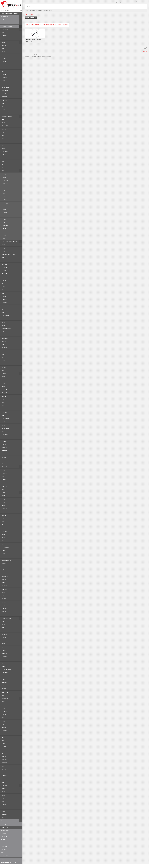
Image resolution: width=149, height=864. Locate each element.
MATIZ (3, 81)
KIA (3, 145)
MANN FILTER (4, 856)
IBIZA (3, 534)
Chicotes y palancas (7, 116)
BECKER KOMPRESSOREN (8, 254)
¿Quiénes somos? (124, 2)
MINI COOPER (5, 335)
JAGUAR (4, 306)
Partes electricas (6, 618)
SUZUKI (4, 106)
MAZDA (4, 84)
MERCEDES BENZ (6, 87)
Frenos (4, 373)
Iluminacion (5, 467)
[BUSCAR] (21, 10)
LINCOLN (4, 319)
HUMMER (4, 299)
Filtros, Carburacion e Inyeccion (10, 241)
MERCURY (4, 563)
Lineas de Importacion (7, 23)
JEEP (3, 309)
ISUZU (3, 537)
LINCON (4, 479)
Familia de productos (6, 26)
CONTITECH (4, 840)
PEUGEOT (4, 97)
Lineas (2, 19)
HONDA (4, 74)
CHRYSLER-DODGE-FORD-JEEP (9, 277)
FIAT (3, 64)
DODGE (4, 61)
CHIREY (4, 270)
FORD (3, 68)
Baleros (4, 42)
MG (3, 332)
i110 (4, 206)
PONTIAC (4, 348)
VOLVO (4, 367)
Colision (4, 171)
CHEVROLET (5, 55)
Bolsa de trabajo (113, 2)
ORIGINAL (3, 833)
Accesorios (5, 29)
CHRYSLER (4, 58)
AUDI (3, 52)
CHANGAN (4, 264)
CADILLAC (4, 261)
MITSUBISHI (5, 90)
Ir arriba (145, 51)
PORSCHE (4, 447)
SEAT (3, 103)
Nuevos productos (6, 824)
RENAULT (4, 100)
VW (3, 39)
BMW (3, 258)
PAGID (2, 859)
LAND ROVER (5, 315)
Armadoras (4, 821)
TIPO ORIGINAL (5, 836)
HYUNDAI (4, 77)
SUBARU (4, 599)
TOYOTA (4, 109)
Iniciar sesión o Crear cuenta (138, 2)
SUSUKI (4, 164)
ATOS (3, 48)
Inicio (27, 10)
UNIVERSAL (5, 36)
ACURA (4, 45)
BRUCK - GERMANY (6, 830)
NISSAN (4, 93)
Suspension (5, 698)
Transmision (5, 785)
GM (3, 32)
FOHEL (2, 843)
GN (3, 293)
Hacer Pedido (4, 16)
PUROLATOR (4, 846)
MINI (3, 431)
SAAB (3, 592)
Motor (3, 492)
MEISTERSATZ (4, 849)
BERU (2, 852)
